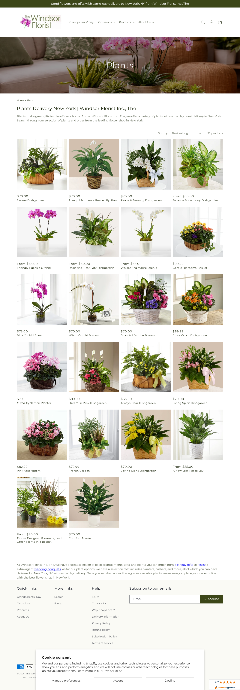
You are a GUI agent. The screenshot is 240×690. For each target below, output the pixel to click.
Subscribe (211, 599)
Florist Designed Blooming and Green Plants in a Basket (39, 540)
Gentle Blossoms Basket (190, 268)
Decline (170, 680)
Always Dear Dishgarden (138, 403)
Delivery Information (105, 616)
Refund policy (101, 630)
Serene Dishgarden (30, 200)
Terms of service (102, 643)
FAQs (95, 597)
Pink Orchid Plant (29, 335)
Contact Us (99, 603)
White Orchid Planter (84, 335)
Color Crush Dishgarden (190, 335)
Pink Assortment (29, 470)
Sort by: (163, 133)
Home (20, 100)
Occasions (23, 603)
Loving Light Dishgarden (138, 470)
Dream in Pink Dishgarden (87, 403)
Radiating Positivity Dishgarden (91, 268)
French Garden (79, 470)
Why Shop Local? (103, 610)
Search (58, 597)
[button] (106, 22)
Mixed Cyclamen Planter (34, 403)
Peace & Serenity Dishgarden (141, 200)
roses (201, 564)
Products (23, 610)
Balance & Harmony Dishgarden (195, 200)
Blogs (58, 603)
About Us (23, 616)
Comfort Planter (80, 538)
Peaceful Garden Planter (138, 335)
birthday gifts (184, 564)
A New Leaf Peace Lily (188, 470)
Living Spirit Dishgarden (190, 403)
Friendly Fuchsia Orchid (34, 268)
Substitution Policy (104, 636)
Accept (118, 680)
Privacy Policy (112, 671)
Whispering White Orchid (139, 268)
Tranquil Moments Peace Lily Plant (93, 200)
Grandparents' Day (29, 597)
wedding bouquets (47, 569)
